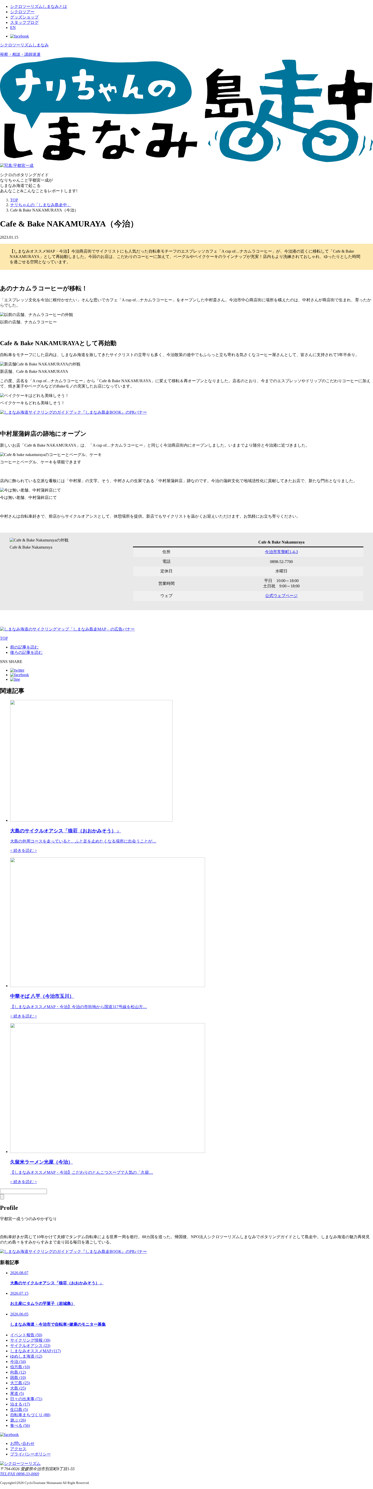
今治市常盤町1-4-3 (281, 552)
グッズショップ (24, 17)
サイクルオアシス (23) (30, 1345)
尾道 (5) (17, 1393)
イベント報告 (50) (26, 1335)
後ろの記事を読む (26, 652)
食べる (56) (20, 1425)
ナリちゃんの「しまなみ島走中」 (40, 205)
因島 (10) (18, 1377)
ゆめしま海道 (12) (26, 1356)
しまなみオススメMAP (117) (35, 1351)
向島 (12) (18, 1372)
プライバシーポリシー (30, 1454)
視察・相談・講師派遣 (20, 54)
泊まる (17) (20, 1404)
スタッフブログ (24, 22)
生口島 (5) (19, 1409)
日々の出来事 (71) (26, 1399)
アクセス (18, 1449)
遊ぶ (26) (18, 1420)
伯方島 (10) (20, 1367)
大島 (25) (18, 1388)
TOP (14, 200)
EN (13, 27)
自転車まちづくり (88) (30, 1415)
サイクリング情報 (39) (30, 1340)
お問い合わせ (22, 1443)
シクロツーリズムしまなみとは (38, 6)
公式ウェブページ (281, 595)
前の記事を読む (24, 647)
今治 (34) (18, 1361)
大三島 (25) (20, 1383)
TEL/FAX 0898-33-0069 (19, 1474)
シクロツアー (22, 12)
